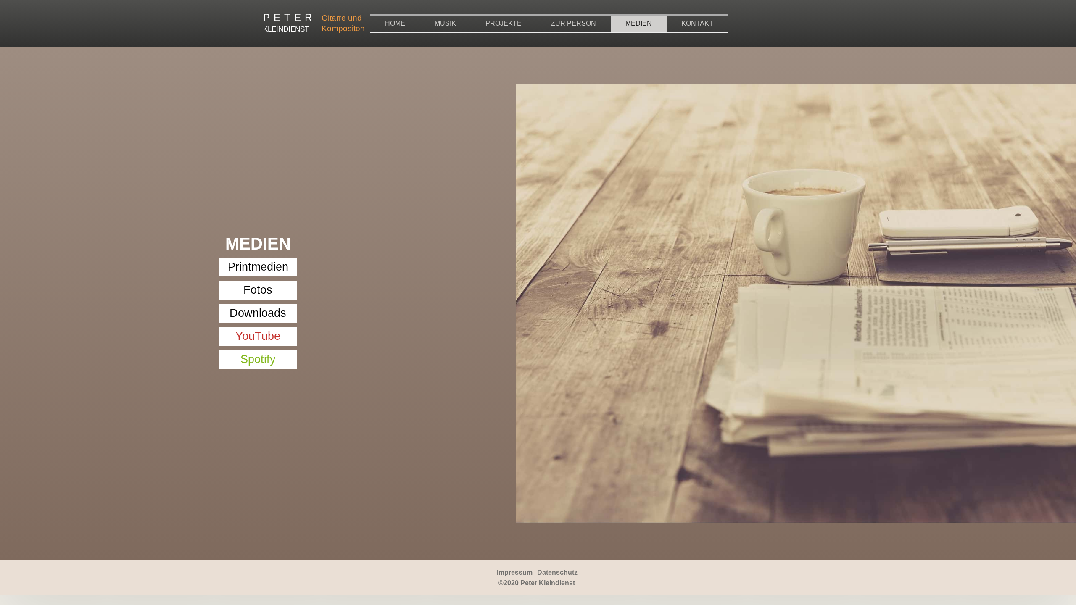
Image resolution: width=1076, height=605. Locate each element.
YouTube (257, 336)
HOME (395, 23)
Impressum (515, 572)
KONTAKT (697, 23)
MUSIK (445, 23)
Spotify (258, 359)
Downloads (257, 313)
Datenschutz (557, 572)
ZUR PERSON (573, 23)
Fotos (257, 290)
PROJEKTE (503, 23)
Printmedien (258, 266)
